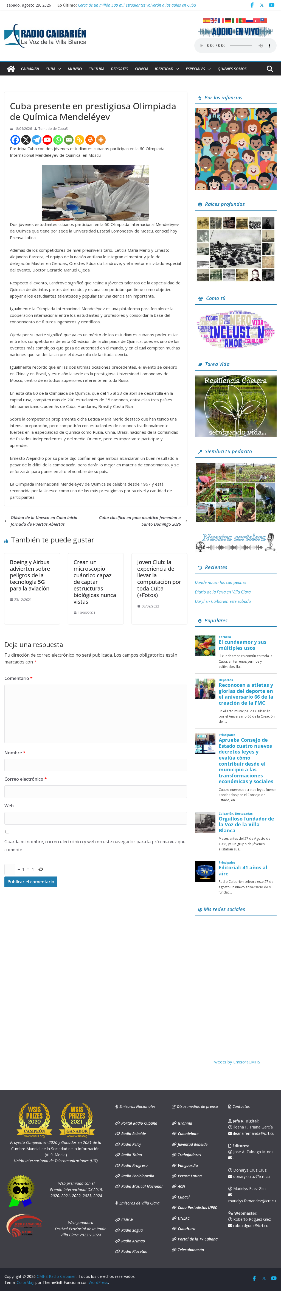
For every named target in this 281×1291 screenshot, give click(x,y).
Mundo (75, 68)
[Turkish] (256, 20)
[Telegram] (36, 140)
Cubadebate (187, 1133)
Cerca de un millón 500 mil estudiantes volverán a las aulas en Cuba (137, 5)
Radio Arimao (132, 1241)
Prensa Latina (189, 1175)
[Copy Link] (79, 140)
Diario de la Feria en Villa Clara (223, 592)
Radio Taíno (131, 1154)
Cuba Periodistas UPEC (197, 1207)
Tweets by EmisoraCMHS (236, 1062)
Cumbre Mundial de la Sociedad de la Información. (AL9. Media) (55, 1148)
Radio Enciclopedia (137, 1175)
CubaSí (183, 1197)
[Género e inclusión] (236, 312)
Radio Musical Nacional (141, 1186)
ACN (181, 1186)
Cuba (50, 68)
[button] (58, 69)
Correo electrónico (25, 779)
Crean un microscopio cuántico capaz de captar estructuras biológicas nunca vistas (95, 581)
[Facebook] (15, 140)
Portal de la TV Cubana (197, 1239)
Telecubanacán (190, 1249)
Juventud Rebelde (192, 1144)
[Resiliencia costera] (236, 378)
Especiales (195, 68)
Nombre (15, 753)
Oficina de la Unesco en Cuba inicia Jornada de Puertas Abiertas (44, 521)
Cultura (96, 68)
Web (9, 806)
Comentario (18, 678)
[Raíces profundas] (236, 218)
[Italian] (235, 20)
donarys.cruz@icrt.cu (251, 1176)
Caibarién (30, 68)
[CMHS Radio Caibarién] (11, 68)
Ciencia (141, 68)
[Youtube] (47, 140)
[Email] (69, 140)
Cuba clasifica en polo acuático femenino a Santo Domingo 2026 (140, 521)
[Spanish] (206, 20)
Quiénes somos (232, 68)
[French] (221, 20)
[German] (228, 20)
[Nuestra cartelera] (236, 535)
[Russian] (249, 20)
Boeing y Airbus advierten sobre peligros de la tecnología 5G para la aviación (30, 575)
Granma (184, 1123)
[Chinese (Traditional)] (264, 20)
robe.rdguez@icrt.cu (250, 1225)
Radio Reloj (130, 1144)
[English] (214, 20)
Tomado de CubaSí (53, 128)
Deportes (119, 68)
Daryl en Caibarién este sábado (223, 601)
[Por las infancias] (236, 111)
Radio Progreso (134, 1165)
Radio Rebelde (133, 1133)
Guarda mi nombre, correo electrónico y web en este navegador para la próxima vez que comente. (95, 846)
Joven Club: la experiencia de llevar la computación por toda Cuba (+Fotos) (159, 578)
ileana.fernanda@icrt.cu (253, 1133)
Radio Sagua (131, 1230)
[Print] (90, 140)
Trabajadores (189, 1154)
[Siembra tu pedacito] (236, 465)
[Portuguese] (242, 20)
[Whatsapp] (58, 140)
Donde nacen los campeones (220, 582)
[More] (101, 140)
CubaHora (186, 1228)
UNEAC (183, 1218)
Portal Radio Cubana (138, 1123)
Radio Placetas (133, 1251)
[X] (26, 140)
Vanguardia (187, 1165)
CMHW (126, 1219)
